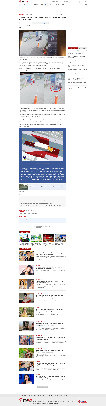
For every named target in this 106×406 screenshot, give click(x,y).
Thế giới (36, 4)
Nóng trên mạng (29, 14)
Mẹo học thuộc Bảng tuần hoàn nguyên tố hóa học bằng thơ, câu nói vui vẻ (77, 74)
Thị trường (30, 4)
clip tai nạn (34, 213)
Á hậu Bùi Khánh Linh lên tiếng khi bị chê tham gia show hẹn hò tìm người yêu (50, 267)
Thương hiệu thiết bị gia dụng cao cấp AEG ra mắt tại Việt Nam (48, 244)
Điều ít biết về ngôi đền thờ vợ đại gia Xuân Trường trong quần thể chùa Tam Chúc (77, 83)
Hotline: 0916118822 (64, 1)
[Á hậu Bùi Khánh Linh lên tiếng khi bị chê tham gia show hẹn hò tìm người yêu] (26, 270)
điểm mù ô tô (27, 213)
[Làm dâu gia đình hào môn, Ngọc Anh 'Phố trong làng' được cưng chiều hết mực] (26, 366)
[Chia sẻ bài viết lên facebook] (20, 23)
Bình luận (22, 210)
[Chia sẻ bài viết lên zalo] (23, 23)
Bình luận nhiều (82, 48)
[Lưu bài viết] (30, 23)
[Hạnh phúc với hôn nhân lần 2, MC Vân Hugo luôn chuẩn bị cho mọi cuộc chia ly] (26, 256)
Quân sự (64, 4)
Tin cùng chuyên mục (25, 248)
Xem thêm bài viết (42, 386)
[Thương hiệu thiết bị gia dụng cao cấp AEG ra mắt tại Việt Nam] (48, 238)
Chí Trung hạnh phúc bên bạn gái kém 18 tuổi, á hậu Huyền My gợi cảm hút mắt (50, 296)
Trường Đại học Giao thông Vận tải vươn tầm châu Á (36, 244)
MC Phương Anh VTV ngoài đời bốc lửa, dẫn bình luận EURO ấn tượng (50, 377)
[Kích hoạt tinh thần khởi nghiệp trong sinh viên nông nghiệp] (24, 238)
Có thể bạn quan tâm (25, 232)
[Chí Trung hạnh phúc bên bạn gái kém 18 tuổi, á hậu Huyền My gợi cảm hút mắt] (26, 298)
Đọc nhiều (73, 48)
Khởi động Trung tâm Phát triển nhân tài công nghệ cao (60, 244)
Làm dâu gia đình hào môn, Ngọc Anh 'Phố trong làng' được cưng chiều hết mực (50, 364)
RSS (86, 4)
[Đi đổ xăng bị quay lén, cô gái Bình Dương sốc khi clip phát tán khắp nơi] (26, 340)
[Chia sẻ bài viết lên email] (25, 23)
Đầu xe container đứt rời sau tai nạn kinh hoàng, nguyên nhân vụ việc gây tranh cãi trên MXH (41, 205)
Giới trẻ (46, 4)
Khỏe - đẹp (52, 4)
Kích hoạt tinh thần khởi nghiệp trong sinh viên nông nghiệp (24, 244)
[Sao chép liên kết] (27, 23)
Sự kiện (69, 4)
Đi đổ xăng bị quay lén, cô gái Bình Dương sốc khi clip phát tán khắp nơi (50, 338)
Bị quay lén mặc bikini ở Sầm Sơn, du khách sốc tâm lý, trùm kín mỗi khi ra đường (50, 324)
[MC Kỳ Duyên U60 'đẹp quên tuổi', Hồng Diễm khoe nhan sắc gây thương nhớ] (26, 312)
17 (83, 62)
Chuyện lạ (58, 4)
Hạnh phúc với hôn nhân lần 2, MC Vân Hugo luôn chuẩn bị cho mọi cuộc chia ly (50, 253)
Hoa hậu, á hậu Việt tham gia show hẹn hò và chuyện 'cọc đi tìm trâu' (49, 282)
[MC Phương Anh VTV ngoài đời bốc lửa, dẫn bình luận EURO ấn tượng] (26, 379)
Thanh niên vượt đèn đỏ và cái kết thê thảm (39, 185)
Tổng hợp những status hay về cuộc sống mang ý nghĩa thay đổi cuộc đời (76, 79)
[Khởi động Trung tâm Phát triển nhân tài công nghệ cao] (60, 238)
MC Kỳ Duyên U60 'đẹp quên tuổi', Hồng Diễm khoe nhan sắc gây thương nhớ (49, 310)
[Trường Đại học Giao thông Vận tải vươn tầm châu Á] (36, 238)
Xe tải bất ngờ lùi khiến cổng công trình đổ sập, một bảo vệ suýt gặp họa (36, 203)
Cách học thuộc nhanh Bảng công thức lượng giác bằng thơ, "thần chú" (76, 61)
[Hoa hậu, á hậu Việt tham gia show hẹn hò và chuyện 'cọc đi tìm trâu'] (26, 284)
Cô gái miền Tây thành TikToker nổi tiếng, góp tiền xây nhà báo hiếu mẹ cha (49, 351)
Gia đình (41, 4)
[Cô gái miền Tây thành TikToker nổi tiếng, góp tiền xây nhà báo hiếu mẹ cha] (26, 353)
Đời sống (24, 4)
